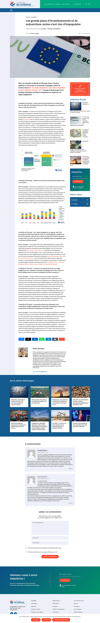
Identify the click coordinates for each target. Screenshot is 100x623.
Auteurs (76, 603)
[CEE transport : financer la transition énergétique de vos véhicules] (40, 392)
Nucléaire (55, 606)
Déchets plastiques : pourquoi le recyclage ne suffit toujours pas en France (18, 425)
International (56, 603)
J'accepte (35, 619)
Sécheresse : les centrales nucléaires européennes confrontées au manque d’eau (60, 402)
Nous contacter (65, 4)
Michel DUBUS (42, 477)
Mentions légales (78, 612)
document (27, 119)
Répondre (71, 468)
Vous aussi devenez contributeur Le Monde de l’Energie (80, 90)
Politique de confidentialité (61, 619)
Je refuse (46, 619)
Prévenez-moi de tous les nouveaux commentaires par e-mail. (44, 548)
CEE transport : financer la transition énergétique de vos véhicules (39, 401)
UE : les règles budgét (37, 88)
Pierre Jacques (35, 33)
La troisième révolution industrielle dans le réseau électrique (85, 133)
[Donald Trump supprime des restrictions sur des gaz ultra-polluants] (81, 415)
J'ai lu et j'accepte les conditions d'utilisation (78, 187)
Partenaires (58, 4)
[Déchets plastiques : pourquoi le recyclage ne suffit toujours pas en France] (19, 415)
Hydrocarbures (56, 600)
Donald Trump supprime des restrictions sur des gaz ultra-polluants (80, 425)
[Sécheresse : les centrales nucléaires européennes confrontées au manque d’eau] (60, 392)
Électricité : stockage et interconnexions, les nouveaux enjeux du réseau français (18, 402)
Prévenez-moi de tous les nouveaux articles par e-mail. (42, 552)
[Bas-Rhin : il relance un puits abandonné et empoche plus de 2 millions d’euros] (60, 415)
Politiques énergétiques (53, 29)
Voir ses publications (41, 371)
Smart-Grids (56, 612)
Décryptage (34, 603)
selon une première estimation (35, 250)
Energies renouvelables (37, 612)
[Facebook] (85, 4)
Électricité (33, 606)
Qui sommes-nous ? (49, 4)
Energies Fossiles (35, 609)
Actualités (34, 17)
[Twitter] (88, 4)
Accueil (28, 17)
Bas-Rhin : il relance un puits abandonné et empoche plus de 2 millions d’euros (59, 425)
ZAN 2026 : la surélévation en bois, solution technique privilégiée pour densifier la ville (80, 402)
